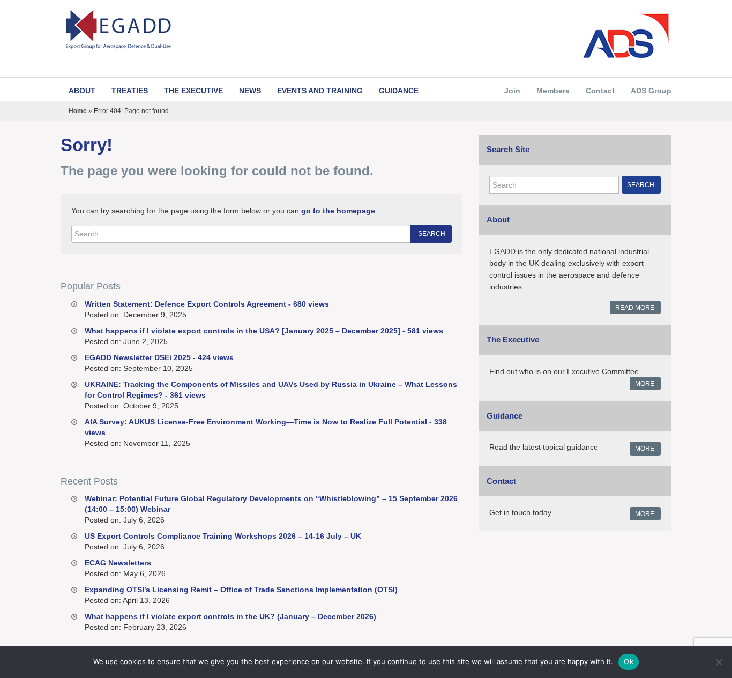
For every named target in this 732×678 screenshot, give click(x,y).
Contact (600, 90)
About (82, 90)
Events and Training (320, 90)
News (250, 90)
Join (512, 90)
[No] (718, 662)
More (644, 384)
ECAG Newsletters (118, 562)
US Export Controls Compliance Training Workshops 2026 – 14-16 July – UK (223, 536)
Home (78, 111)
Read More (634, 307)
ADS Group (651, 90)
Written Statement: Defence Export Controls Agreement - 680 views (207, 304)
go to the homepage (338, 210)
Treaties (129, 90)
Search (431, 233)
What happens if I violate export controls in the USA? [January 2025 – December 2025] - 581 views (264, 330)
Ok (628, 661)
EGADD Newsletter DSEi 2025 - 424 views (159, 357)
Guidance (399, 90)
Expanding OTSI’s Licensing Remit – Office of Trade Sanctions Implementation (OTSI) (241, 589)
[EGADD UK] (209, 29)
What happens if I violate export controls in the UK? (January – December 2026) (230, 616)
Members (553, 90)
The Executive (193, 90)
